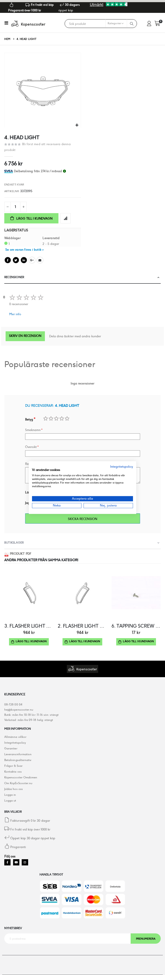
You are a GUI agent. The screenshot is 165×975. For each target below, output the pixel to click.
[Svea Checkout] (9, 171)
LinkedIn (23, 260)
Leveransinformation (18, 754)
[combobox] (96, 24)
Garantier (10, 748)
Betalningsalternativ (17, 760)
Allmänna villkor (15, 737)
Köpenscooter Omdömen (20, 777)
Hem (7, 39)
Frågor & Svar (13, 766)
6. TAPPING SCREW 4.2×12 (136, 626)
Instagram (25, 862)
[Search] (132, 24)
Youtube (16, 862)
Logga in (10, 795)
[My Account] (149, 24)
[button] (77, 125)
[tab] (47, 171)
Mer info (15, 314)
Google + (32, 260)
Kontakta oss (13, 771)
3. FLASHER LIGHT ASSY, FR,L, (28, 626)
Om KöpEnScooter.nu (18, 783)
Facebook (7, 260)
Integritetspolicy (15, 742)
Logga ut (10, 800)
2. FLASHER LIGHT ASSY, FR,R (82, 626)
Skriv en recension (25, 336)
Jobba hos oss (13, 789)
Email (40, 260)
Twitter (15, 260)
